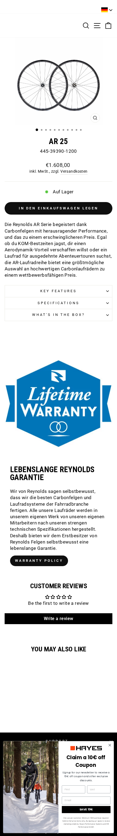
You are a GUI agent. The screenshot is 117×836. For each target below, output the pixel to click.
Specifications (59, 303)
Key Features (58, 291)
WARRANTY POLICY (39, 561)
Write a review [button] (58, 618)
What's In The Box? (58, 315)
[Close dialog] (109, 745)
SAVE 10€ (86, 809)
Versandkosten (73, 171)
